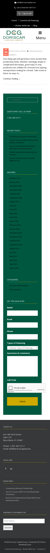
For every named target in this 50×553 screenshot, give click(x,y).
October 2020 (15, 194)
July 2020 (13, 205)
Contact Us (41, 549)
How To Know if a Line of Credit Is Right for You (22, 159)
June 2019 (13, 256)
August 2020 (14, 201)
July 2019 (13, 252)
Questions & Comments (18, 353)
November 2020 (16, 190)
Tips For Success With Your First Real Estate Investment (24, 141)
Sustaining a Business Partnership (23, 136)
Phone (11, 331)
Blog (35, 25)
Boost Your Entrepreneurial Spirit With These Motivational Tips (22, 147)
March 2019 (14, 268)
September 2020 (16, 198)
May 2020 (13, 213)
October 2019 (15, 240)
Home (14, 20)
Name (11, 307)
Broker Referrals (22, 25)
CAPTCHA (11, 380)
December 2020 (16, 186)
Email (10, 319)
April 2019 (13, 264)
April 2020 (13, 217)
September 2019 (16, 244)
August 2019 (14, 248)
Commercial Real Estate (19, 285)
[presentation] (26, 388)
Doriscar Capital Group (16, 51)
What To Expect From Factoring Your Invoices (23, 153)
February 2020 (15, 225)
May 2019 (13, 260)
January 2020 (15, 229)
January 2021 (15, 182)
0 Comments (11, 55)
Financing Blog (35, 51)
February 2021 (15, 178)
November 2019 (16, 237)
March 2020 (14, 221)
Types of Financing (17, 343)
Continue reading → (12, 78)
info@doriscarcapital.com (26, 2)
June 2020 (13, 209)
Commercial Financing (29, 20)
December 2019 (16, 233)
